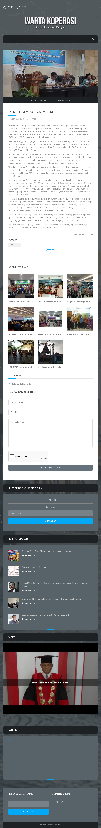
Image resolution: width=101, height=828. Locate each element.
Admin (34, 119)
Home (33, 100)
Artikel (43, 100)
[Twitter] (50, 500)
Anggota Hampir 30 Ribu (78, 302)
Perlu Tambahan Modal (60, 100)
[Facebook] (46, 500)
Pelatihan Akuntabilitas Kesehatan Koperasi (58, 334)
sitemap (58, 825)
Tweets (9, 740)
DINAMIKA (15, 245)
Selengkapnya (28, 555)
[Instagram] (55, 500)
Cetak (51, 249)
